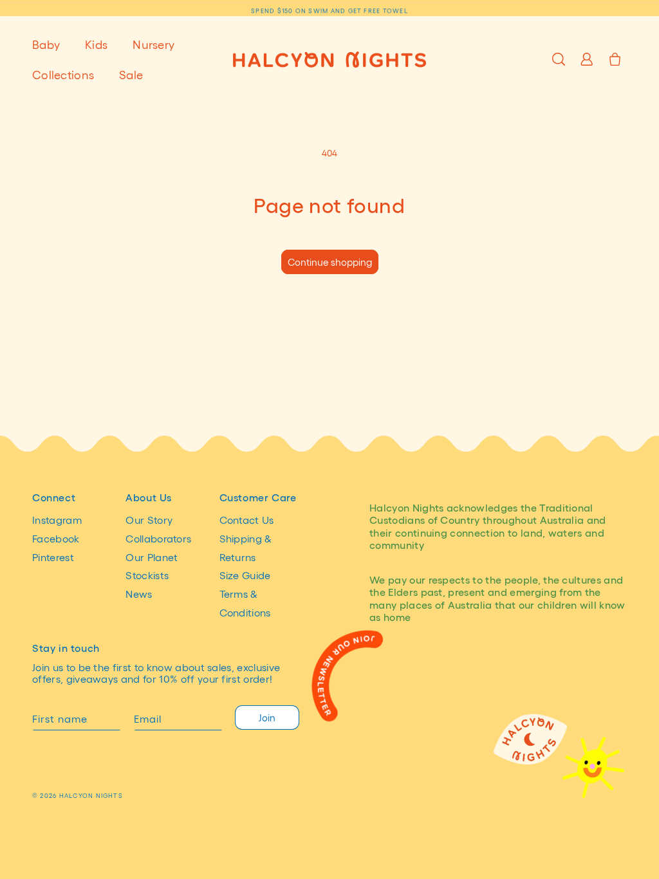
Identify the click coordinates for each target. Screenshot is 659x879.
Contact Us (246, 520)
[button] (50, 44)
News (138, 594)
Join (267, 717)
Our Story (148, 520)
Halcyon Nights (91, 795)
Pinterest (53, 557)
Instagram (57, 520)
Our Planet (151, 557)
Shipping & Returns (245, 547)
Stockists (147, 575)
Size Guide (245, 575)
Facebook (56, 538)
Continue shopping (330, 262)
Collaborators (158, 538)
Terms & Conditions (245, 603)
